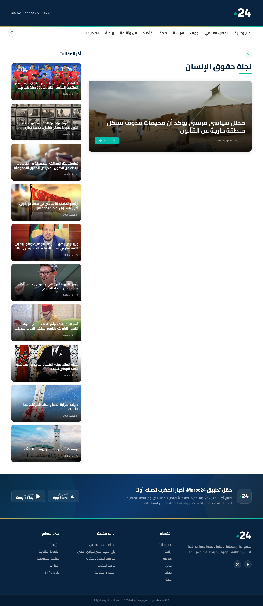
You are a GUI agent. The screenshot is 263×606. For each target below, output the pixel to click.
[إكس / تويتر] (237, 564)
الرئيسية (54, 544)
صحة (163, 33)
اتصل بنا (54, 565)
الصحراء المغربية (86, 33)
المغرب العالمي (217, 33)
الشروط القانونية (49, 551)
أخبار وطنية (243, 33)
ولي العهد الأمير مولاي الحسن (96, 551)
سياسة (178, 33)
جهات (194, 33)
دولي (168, 565)
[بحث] (12, 33)
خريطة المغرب (106, 565)
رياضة (109, 33)
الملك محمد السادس (102, 544)
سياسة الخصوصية (48, 558)
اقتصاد (148, 33)
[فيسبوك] (248, 564)
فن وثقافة (128, 33)
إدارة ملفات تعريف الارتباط (108, 600)
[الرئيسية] (248, 54)
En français (52, 572)
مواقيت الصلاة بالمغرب (100, 558)
